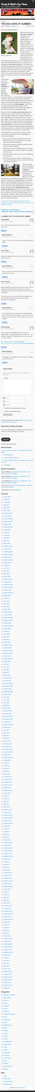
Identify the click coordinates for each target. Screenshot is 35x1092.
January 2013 (7, 941)
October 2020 (7, 689)
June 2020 (7, 700)
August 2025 (7, 530)
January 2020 (7, 713)
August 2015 (7, 859)
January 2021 (7, 680)
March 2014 (7, 903)
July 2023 (6, 598)
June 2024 (7, 568)
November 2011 (8, 980)
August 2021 (7, 661)
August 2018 (7, 760)
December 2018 (8, 749)
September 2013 (8, 919)
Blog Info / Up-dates (9, 995)
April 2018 (6, 771)
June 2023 (7, 601)
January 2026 (7, 516)
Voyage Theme (23, 1089)
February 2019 (8, 744)
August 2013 (7, 922)
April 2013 (6, 933)
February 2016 (8, 842)
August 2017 (7, 793)
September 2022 (8, 626)
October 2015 (7, 853)
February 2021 (8, 678)
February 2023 (8, 612)
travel (5, 1061)
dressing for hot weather (7, 202)
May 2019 (6, 735)
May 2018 (6, 768)
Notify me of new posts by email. (13, 411)
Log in (5, 1076)
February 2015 (8, 873)
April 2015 (6, 867)
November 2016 (8, 818)
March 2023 (7, 609)
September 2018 (8, 757)
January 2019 (7, 746)
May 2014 (6, 897)
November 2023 (8, 587)
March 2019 (7, 741)
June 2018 (7, 766)
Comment (6, 378)
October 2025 (7, 524)
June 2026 (7, 502)
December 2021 (8, 650)
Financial (6, 1006)
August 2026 (7, 497)
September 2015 (8, 856)
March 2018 (7, 774)
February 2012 (8, 971)
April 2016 (6, 837)
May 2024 (6, 571)
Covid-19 (6, 1000)
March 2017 (7, 807)
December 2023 (8, 584)
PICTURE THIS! (8, 455)
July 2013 (6, 925)
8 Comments (30, 26)
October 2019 (7, 722)
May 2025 (6, 538)
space (5, 1047)
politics (5, 1036)
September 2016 (8, 823)
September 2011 (8, 985)
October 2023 (7, 590)
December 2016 (8, 815)
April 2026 (6, 508)
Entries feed (7, 1078)
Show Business (8, 1041)
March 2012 (7, 969)
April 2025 (6, 541)
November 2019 (8, 719)
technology (7, 1052)
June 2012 (7, 960)
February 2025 (8, 546)
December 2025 (8, 519)
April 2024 (6, 573)
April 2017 (6, 804)
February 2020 (8, 711)
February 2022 (8, 645)
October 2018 (7, 755)
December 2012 (8, 944)
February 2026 (8, 513)
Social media (7, 1044)
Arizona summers (7, 201)
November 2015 (8, 851)
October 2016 (7, 820)
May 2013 (6, 930)
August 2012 (7, 955)
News (5, 1028)
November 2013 (8, 914)
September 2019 (8, 724)
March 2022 (7, 642)
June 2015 (7, 862)
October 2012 (7, 949)
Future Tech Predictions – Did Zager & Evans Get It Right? (17, 451)
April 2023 (6, 606)
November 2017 (8, 785)
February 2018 (8, 777)
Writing (6, 1069)
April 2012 (6, 966)
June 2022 (7, 634)
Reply (3, 230)
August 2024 (7, 562)
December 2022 (8, 617)
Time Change (7, 1058)
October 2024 (7, 557)
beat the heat (16, 201)
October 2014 (7, 884)
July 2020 (6, 697)
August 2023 (7, 595)
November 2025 (8, 521)
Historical (6, 1011)
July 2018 (6, 763)
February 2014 (8, 905)
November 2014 (8, 881)
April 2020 (6, 705)
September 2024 (8, 560)
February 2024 (8, 579)
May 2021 (6, 669)
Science (6, 1039)
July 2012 (6, 958)
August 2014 (7, 889)
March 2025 (7, 543)
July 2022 (6, 631)
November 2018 (8, 752)
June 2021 (7, 667)
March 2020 (7, 708)
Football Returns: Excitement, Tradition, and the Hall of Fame (17, 461)
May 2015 (6, 864)
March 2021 (7, 675)
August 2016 (7, 826)
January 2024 (7, 582)
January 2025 (7, 549)
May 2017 (6, 801)
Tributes (6, 1063)
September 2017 (8, 790)
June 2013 (7, 927)
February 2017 (8, 809)
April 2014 (6, 900)
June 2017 (7, 798)
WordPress (16, 1089)
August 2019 (7, 727)
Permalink (9, 204)
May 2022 (6, 637)
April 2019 (6, 738)
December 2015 (8, 848)
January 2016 (7, 845)
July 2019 (6, 730)
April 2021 (6, 672)
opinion (3, 21)
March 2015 (7, 870)
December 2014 (8, 878)
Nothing (6, 1030)
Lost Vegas (7, 465)
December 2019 (8, 716)
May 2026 (6, 505)
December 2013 (8, 911)
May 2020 (6, 702)
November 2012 (8, 947)
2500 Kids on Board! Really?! (11, 210)
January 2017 (7, 812)
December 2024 (8, 552)
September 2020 (8, 691)
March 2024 (7, 576)
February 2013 (8, 938)
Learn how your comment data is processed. (17, 421)
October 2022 (7, 623)
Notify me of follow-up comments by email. (15, 408)
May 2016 (6, 834)
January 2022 (7, 648)
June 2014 (7, 894)
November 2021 (8, 653)
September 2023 (8, 593)
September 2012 (8, 952)
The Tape (6, 1055)
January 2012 (7, 974)
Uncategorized (8, 1066)
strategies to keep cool (19, 202)
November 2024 (8, 554)
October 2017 (7, 787)
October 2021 (7, 656)
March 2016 (7, 840)
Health (5, 1008)
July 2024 (6, 565)
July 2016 (6, 829)
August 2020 (7, 694)
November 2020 (8, 686)
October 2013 (7, 916)
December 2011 (8, 977)
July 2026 (6, 499)
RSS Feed (33, 1)
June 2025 (7, 535)
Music (5, 1022)
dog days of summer (25, 201)
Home (5, 1017)
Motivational (7, 1019)
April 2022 (6, 639)
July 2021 (6, 664)
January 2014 (7, 908)
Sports (5, 1050)
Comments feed (8, 1081)
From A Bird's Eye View (14, 4)
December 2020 (8, 683)
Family (5, 1003)
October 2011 (7, 982)
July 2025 (6, 532)
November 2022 (8, 620)
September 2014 (8, 886)
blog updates (7, 997)
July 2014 (6, 892)
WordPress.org (8, 1084)
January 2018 (7, 779)
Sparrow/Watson (13, 26)
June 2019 (7, 733)
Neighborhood (8, 1025)
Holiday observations (9, 1014)
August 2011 (7, 988)
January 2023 (7, 615)
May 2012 (6, 963)
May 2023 (6, 604)
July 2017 (6, 796)
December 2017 (8, 782)
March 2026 (7, 510)
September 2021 (8, 659)
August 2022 (7, 628)
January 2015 (7, 875)
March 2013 (7, 936)
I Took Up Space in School (11, 458)
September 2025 (8, 527)
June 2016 (7, 831)
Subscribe (6, 439)
